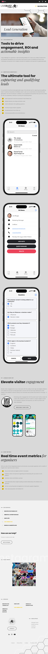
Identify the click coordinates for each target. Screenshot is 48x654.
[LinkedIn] (39, 1)
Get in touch (6, 542)
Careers (13, 643)
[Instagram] (42, 1)
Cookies (26, 643)
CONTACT (12, 628)
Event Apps (16, 603)
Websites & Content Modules (5, 610)
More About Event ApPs (22, 407)
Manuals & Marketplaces (29, 604)
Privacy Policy (19, 643)
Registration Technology (5, 604)
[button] (24, 574)
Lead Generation (18, 607)
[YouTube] (45, 1)
